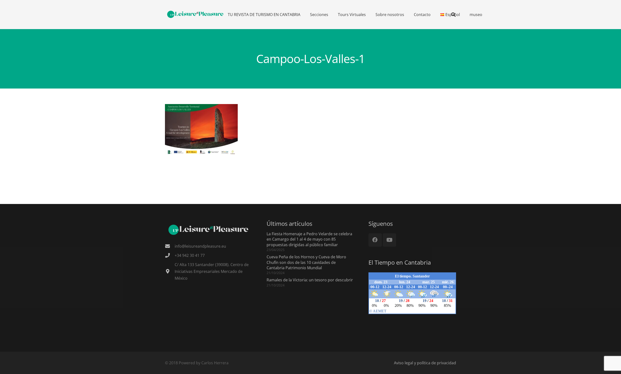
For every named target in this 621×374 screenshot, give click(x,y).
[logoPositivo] (195, 14)
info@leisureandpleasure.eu (200, 246)
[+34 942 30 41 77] (170, 255)
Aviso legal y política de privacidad (425, 363)
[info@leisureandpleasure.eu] (170, 246)
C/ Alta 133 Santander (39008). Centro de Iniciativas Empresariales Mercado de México (212, 271)
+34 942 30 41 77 (190, 255)
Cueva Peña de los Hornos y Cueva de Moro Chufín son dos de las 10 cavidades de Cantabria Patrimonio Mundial (306, 262)
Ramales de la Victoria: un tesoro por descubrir (310, 280)
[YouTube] (389, 240)
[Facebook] (375, 240)
